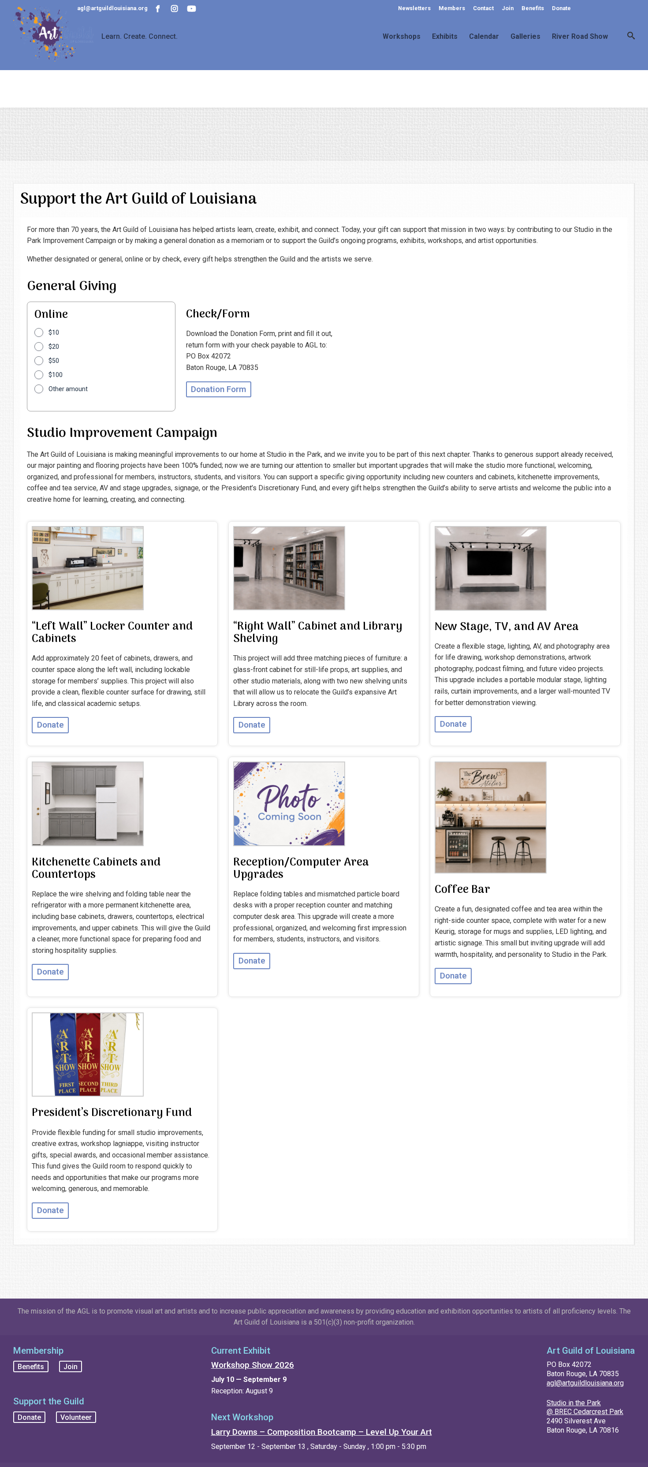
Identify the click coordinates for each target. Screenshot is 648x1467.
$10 (53, 332)
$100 (55, 374)
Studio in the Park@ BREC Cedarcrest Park (585, 1407)
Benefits (532, 8)
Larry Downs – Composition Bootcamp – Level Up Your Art (321, 1432)
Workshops (402, 36)
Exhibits (445, 36)
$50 (53, 360)
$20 (53, 346)
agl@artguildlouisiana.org (585, 1383)
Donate (561, 8)
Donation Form (218, 389)
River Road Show (580, 36)
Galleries (525, 36)
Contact (483, 8)
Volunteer (76, 1417)
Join (508, 8)
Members (452, 8)
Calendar (484, 36)
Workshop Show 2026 (252, 1365)
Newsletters (414, 8)
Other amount (68, 388)
